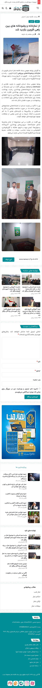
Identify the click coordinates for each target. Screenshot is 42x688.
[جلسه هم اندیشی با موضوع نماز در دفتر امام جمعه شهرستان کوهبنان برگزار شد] (31, 280)
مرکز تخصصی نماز (33, 659)
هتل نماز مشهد (34, 662)
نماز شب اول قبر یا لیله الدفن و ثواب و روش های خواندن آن (14, 485)
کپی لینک (8, 260)
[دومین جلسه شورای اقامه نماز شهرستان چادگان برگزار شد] (11, 302)
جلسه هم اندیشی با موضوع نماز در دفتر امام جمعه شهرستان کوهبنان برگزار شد (31, 289)
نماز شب (37, 592)
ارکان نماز (36, 601)
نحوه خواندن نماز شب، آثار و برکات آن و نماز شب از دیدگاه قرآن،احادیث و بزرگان (14, 476)
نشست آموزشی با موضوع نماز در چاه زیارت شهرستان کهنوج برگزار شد (11, 289)
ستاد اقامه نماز (32, 17)
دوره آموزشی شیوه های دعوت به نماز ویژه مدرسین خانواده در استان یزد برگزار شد (31, 312)
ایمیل (37, 371)
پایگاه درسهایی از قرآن (31, 648)
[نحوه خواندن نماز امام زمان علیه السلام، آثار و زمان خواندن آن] (34, 517)
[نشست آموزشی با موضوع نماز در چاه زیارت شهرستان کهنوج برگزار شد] (11, 280)
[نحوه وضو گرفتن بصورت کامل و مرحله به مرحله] (34, 496)
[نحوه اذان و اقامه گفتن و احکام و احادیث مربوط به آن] (34, 506)
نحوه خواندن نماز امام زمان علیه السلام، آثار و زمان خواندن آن (15, 513)
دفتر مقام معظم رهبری (31, 645)
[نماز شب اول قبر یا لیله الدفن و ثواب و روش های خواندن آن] (34, 487)
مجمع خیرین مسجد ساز (31, 655)
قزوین (31, 21)
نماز (12, 675)
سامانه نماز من (34, 666)
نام (38, 362)
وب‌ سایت (36, 380)
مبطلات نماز (36, 606)
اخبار (23, 17)
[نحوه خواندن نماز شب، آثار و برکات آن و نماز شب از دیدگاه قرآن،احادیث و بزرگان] (34, 477)
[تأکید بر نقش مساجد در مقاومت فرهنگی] (34, 576)
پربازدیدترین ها (21, 467)
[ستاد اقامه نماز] (21, 8)
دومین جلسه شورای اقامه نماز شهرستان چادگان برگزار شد (11, 311)
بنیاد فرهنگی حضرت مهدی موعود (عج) (27, 652)
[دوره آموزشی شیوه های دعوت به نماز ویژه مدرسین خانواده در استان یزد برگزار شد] (31, 302)
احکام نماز (36, 597)
